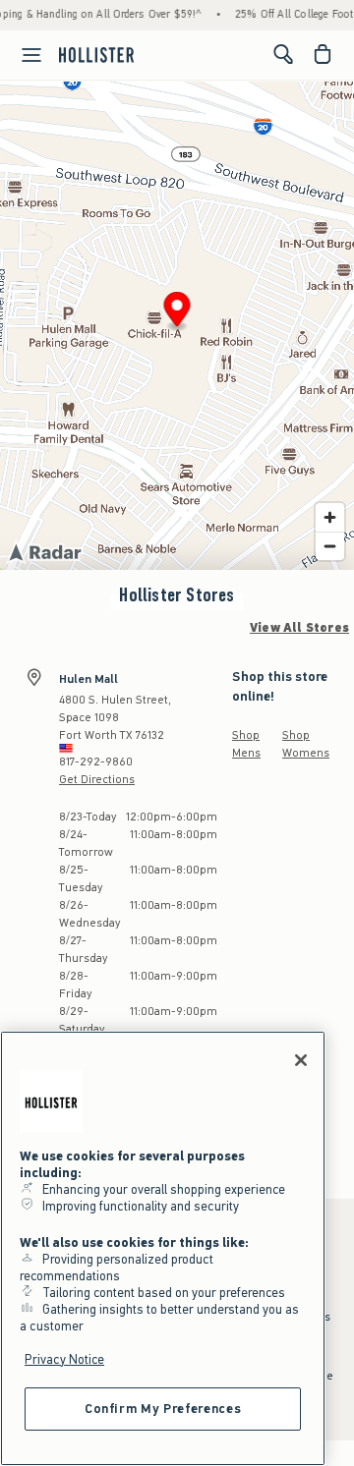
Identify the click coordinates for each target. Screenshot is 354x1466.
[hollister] (96, 54)
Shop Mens (246, 744)
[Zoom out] (330, 546)
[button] (177, 312)
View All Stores (299, 628)
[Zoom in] (330, 517)
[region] (162, 1248)
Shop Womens (305, 744)
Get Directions (97, 779)
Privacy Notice (64, 1359)
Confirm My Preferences (163, 1408)
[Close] (301, 1060)
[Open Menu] (23, 55)
